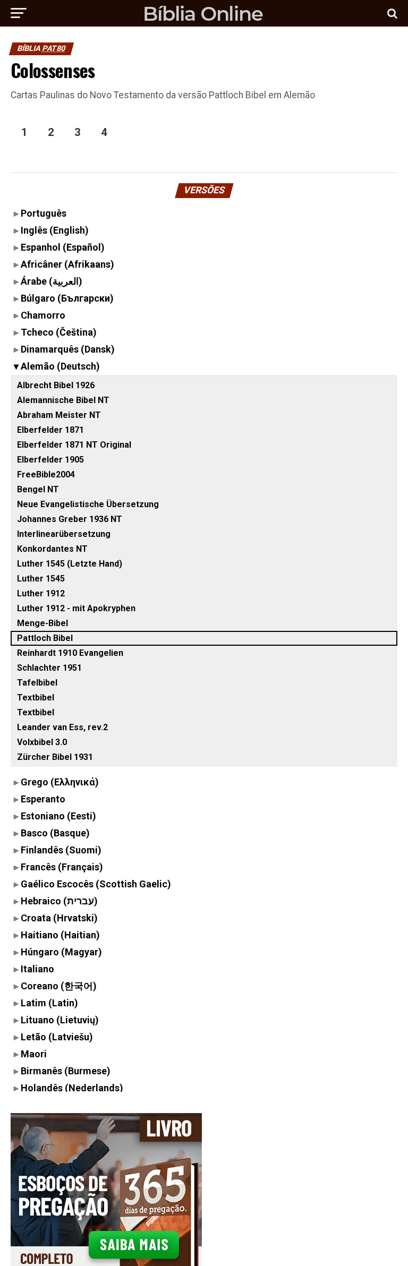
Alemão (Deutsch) (60, 366)
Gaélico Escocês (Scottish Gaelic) (96, 883)
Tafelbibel (37, 683)
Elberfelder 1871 (50, 430)
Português (43, 213)
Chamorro (43, 315)
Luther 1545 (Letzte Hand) (69, 564)
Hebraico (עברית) (59, 900)
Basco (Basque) (55, 833)
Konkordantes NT (52, 549)
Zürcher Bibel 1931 (55, 757)
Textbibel (35, 697)
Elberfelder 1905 (50, 460)
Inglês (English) (55, 230)
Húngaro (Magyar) (61, 951)
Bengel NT (38, 489)
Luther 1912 (41, 593)
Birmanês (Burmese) (65, 1070)
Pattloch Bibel (45, 638)
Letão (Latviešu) (57, 1036)
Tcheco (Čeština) (59, 332)
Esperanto (43, 799)
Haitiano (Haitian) (60, 934)
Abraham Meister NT (59, 415)
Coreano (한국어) (59, 985)
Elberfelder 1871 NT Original (74, 445)
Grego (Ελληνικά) (60, 782)
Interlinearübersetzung (63, 534)
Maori (34, 1053)
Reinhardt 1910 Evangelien (70, 653)
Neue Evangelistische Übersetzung (88, 504)
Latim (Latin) (49, 1002)
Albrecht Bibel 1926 (56, 385)
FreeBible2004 (46, 474)
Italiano (37, 968)
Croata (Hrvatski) (59, 917)
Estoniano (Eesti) (58, 816)
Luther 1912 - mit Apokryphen (76, 608)
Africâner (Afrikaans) (67, 264)
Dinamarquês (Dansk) (68, 349)
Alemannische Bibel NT (63, 400)
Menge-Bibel (42, 623)
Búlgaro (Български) (67, 298)
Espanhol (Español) (63, 247)
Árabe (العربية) (51, 281)
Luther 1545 (41, 579)
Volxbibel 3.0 (42, 742)
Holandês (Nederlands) (72, 1087)
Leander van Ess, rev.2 (62, 727)
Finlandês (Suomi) (61, 850)
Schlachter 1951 (49, 668)
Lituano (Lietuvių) (60, 1019)
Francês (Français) (62, 866)
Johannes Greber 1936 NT (69, 519)
